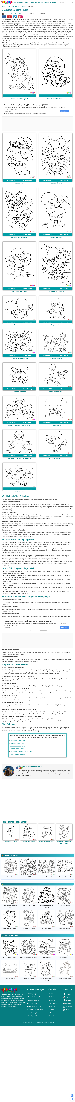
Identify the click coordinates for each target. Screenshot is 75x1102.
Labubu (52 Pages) (65, 905)
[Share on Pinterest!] (8, 49)
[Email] (22, 768)
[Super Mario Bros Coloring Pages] (28, 947)
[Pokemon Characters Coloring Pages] (64, 832)
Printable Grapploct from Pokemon (19, 458)
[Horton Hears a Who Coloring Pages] (46, 968)
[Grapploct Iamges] (55, 341)
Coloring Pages (18, 2)
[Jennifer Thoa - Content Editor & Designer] (3, 14)
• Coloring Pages (32, 994)
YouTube (68, 1003)
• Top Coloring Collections (35, 1013)
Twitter (68, 997)
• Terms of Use (52, 1003)
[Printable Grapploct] (55, 442)
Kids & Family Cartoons (13, 6)
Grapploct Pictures (56, 183)
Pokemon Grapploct (55, 237)
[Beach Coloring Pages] (46, 866)
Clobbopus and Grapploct (19, 99)
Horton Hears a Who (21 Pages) (46, 979)
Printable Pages (29, 2)
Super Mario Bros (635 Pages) (28, 957)
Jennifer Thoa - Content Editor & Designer (17, 14)
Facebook (69, 994)
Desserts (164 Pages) (65, 978)
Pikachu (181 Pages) (28, 841)
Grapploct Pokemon (19, 392)
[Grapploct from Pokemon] (19, 341)
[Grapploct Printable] (55, 375)
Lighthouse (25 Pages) (28, 905)
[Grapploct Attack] (19, 308)
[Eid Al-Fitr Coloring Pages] (65, 918)
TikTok (68, 1010)
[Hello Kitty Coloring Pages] (10, 918)
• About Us (51, 994)
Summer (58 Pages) (28, 877)
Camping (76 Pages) (65, 877)
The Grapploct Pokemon (19, 291)
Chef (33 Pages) (46, 957)
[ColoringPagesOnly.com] (7, 2)
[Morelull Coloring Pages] (11, 832)
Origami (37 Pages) (28, 978)
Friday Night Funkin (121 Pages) (46, 906)
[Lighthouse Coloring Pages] (28, 895)
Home (3, 6)
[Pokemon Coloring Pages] (10, 947)
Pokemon (23, 6)
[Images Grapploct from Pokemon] (19, 408)
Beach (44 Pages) (47, 877)
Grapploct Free (56, 325)
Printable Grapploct (55, 458)
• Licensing (51, 1009)
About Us (54, 2)
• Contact (51, 997)
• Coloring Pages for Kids (34, 1000)
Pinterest (68, 1000)
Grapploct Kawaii (19, 183)
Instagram (69, 1007)
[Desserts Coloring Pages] (65, 968)
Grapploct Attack (19, 325)
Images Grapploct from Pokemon (19, 425)
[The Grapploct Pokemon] (19, 264)
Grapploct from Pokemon (19, 358)
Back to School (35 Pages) (9, 877)
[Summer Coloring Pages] (28, 866)
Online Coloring (46, 2)
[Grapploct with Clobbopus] (19, 210)
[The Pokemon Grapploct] (55, 264)
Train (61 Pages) (10, 978)
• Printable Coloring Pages (35, 997)
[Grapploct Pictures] (55, 155)
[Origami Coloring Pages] (28, 968)
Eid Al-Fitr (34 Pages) (65, 928)
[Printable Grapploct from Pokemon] (19, 442)
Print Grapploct (56, 425)
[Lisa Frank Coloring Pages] (28, 918)
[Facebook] (17, 768)
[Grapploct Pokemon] (19, 375)
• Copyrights (51, 1000)
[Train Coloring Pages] (10, 968)
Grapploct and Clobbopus (55, 99)
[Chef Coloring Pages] (46, 947)
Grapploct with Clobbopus (19, 237)
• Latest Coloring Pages (34, 1006)
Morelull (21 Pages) (11, 841)
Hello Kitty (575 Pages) (9, 928)
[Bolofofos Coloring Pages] (65, 947)
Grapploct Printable (55, 392)
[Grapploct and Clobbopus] (55, 71)
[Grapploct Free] (55, 308)
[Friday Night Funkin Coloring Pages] (46, 895)
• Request (51, 1016)
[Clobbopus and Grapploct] (19, 71)
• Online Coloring (32, 1003)
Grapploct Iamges (56, 358)
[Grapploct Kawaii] (19, 155)
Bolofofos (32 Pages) (65, 957)
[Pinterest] (19, 768)
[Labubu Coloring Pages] (65, 895)
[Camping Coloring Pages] (65, 866)
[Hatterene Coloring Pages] (46, 832)
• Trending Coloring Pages (35, 1009)
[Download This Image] (19, 49)
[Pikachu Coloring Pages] (29, 832)
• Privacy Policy (52, 1006)
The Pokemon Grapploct (56, 291)
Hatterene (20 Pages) (46, 841)
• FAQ (49, 1013)
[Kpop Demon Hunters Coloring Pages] (10, 895)
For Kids (37, 2)
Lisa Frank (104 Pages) (28, 928)
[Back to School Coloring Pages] (10, 866)
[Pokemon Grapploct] (55, 210)
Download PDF (11, 96)
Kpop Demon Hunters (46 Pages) (10, 906)
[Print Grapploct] (55, 408)
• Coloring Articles (32, 1016)
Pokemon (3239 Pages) (10, 957)
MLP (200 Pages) (46, 928)
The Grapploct (19, 492)
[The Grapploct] (19, 475)
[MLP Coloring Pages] (46, 918)
